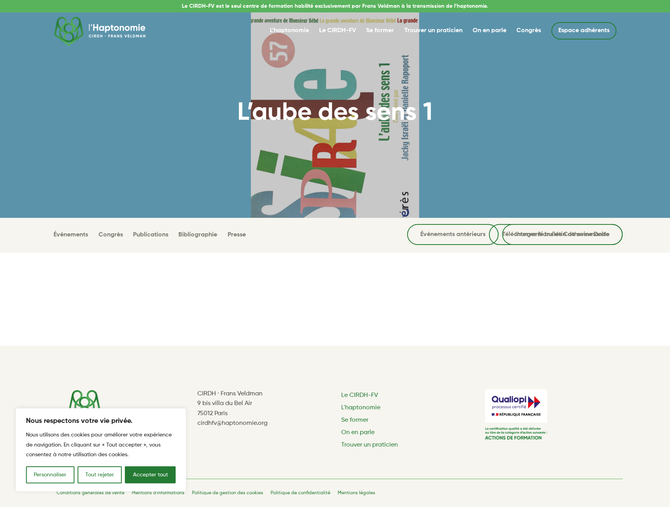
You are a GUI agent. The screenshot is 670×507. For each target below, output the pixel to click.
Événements (71, 235)
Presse (237, 235)
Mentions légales (356, 493)
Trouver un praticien (433, 31)
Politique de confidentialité (300, 493)
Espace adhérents (584, 31)
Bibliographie (197, 235)
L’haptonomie (289, 31)
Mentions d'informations (158, 493)
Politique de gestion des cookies (227, 493)
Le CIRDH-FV (337, 31)
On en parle (489, 31)
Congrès (528, 31)
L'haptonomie (360, 408)
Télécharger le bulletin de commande (556, 234)
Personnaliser (50, 475)
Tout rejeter (99, 475)
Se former (380, 31)
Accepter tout (150, 475)
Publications (150, 235)
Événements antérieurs (452, 234)
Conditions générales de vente (90, 493)
